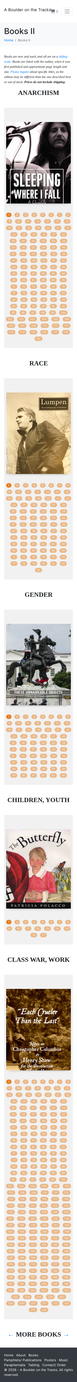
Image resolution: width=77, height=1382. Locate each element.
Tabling (33, 1365)
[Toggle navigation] (67, 11)
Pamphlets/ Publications (22, 1360)
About (21, 1355)
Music (63, 1360)
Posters (50, 1360)
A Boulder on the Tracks (27, 9)
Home (8, 1355)
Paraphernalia (14, 1365)
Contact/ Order (54, 1365)
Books (33, 1355)
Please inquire (19, 72)
